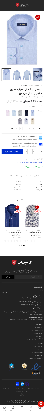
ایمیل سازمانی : (38, 305)
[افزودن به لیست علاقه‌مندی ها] (26, 231)
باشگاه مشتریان (38, 347)
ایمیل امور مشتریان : (36, 302)
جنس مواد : (39, 189)
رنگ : (40, 106)
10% (37, 207)
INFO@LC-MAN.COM (27, 305)
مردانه (37, 85)
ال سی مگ (39, 336)
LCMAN (39, 230)
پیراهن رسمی (23, 85)
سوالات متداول (38, 333)
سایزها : (40, 129)
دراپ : (40, 181)
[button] (23, 246)
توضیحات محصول (25, 176)
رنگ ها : (40, 111)
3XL (12, 129)
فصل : (40, 184)
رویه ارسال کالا (38, 355)
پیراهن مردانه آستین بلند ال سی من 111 (30, 232)
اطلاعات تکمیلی (37, 176)
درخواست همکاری (37, 330)
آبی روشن (32, 106)
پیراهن (31, 85)
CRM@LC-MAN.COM (25, 302)
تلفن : (40, 290)
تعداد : (40, 151)
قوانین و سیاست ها (37, 352)
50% (37, 17)
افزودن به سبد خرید (11, 151)
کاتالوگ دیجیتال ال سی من (34, 339)
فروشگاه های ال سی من (35, 358)
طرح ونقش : (38, 187)
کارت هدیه (39, 349)
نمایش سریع (32, 226)
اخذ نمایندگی (38, 327)
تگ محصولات (14, 176)
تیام (17, 391)
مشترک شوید (8, 277)
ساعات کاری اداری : (37, 296)
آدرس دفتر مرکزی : (37, 308)
